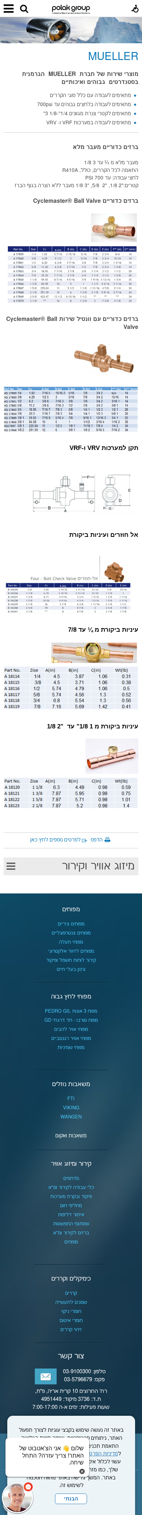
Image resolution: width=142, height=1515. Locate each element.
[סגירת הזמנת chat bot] (82, 1471)
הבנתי (71, 1499)
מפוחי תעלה (71, 942)
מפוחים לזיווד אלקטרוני (71, 951)
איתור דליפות (71, 1215)
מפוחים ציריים (71, 924)
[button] (24, 9)
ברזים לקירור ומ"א (71, 1233)
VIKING (71, 1108)
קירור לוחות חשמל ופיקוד (71, 960)
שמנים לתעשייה (71, 1302)
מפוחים (71, 909)
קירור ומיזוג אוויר (71, 1164)
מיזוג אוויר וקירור (98, 866)
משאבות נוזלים (71, 1084)
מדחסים (71, 1178)
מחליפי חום (71, 1206)
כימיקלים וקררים (71, 1278)
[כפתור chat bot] (17, 1497)
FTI (71, 1099)
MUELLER (113, 57)
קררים (71, 1293)
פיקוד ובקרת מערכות (71, 1196)
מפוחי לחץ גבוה (71, 996)
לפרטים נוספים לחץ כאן (55, 840)
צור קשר (71, 1356)
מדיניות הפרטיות (100, 1454)
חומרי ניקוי (71, 1311)
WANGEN (71, 1117)
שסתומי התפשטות (71, 1224)
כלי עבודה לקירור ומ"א (71, 1187)
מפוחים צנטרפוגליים (71, 933)
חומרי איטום (71, 1320)
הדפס (97, 840)
